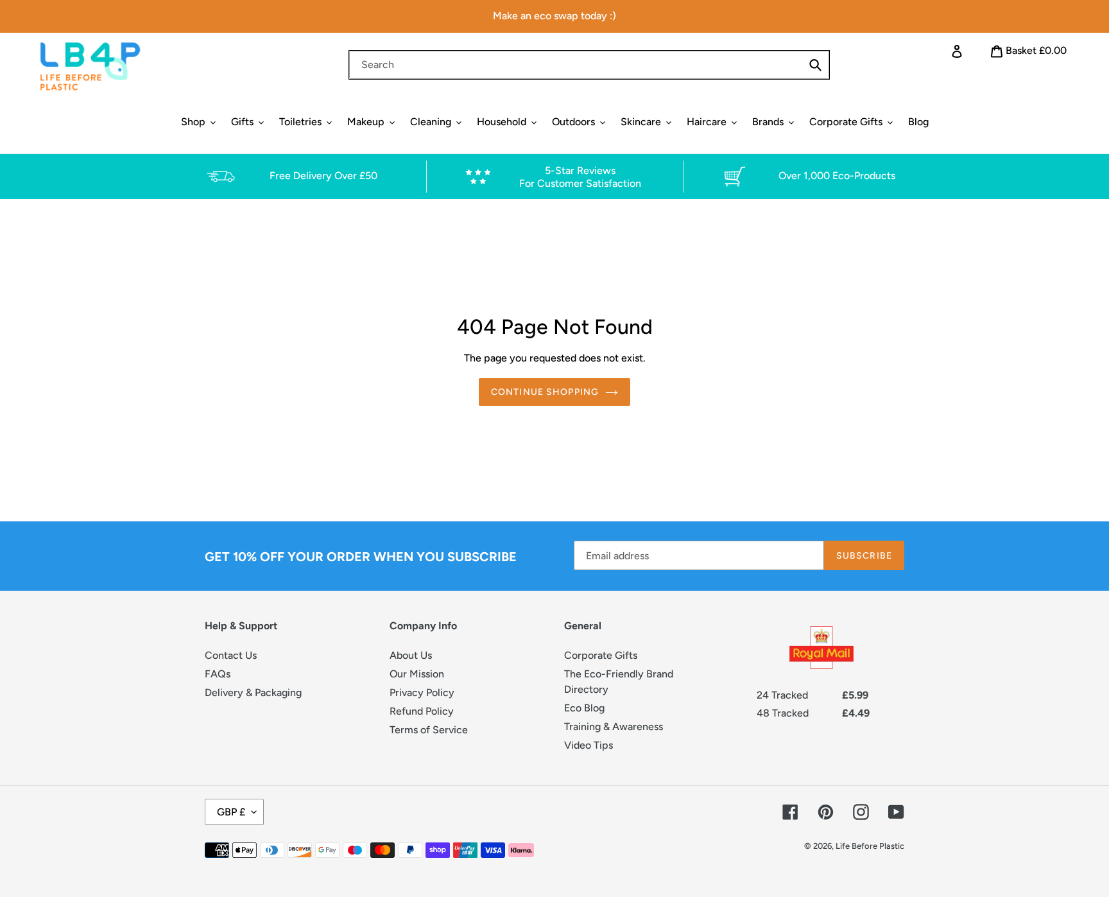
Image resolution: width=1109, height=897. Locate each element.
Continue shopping (545, 392)
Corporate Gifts (600, 655)
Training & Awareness (613, 726)
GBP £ (231, 812)
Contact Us (231, 655)
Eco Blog (584, 708)
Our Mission (417, 674)
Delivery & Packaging (253, 692)
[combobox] (589, 65)
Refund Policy (422, 711)
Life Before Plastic (870, 846)
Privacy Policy (422, 692)
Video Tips (588, 745)
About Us (411, 655)
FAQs (217, 674)
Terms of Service (429, 730)
